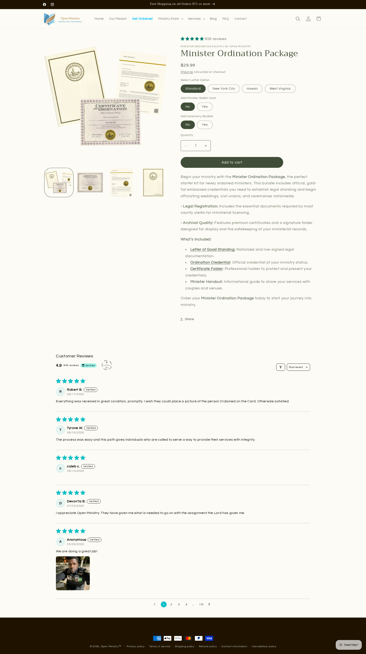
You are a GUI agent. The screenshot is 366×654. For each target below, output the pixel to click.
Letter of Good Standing (212, 250)
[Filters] (280, 367)
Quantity (187, 135)
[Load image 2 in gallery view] (90, 182)
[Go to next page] (210, 604)
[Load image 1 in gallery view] (58, 182)
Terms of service (160, 646)
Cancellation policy (264, 646)
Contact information (234, 646)
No (188, 106)
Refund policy (208, 646)
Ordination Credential (210, 263)
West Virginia (280, 88)
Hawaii (252, 88)
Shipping (187, 72)
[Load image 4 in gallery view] (152, 182)
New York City (224, 88)
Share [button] (189, 319)
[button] (170, 19)
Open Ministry (110, 646)
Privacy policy (136, 646)
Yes (205, 106)
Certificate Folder (206, 269)
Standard (193, 88)
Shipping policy (184, 646)
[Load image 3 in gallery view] (121, 182)
